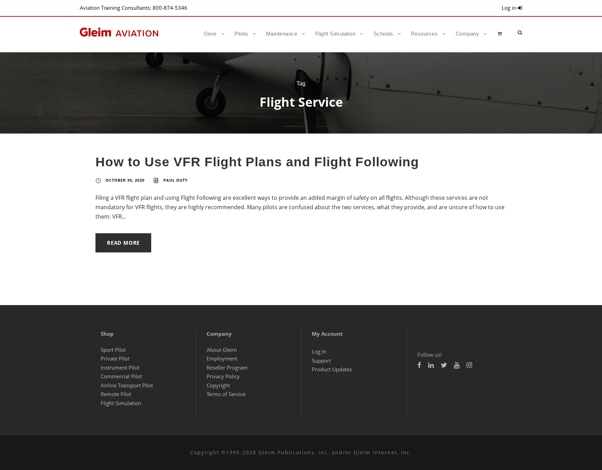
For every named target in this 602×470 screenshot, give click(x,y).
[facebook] (419, 365)
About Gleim (222, 349)
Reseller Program (227, 367)
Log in (510, 7)
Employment (222, 358)
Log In (319, 351)
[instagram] (469, 365)
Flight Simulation (335, 34)
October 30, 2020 (125, 180)
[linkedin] (431, 365)
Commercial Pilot (121, 376)
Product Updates (332, 369)
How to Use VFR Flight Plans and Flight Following (257, 162)
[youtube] (457, 365)
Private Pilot (115, 358)
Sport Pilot (113, 349)
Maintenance (282, 34)
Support (321, 360)
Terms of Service (226, 394)
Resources (424, 34)
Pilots (241, 34)
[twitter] (444, 365)
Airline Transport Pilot (127, 385)
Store (210, 34)
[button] (520, 32)
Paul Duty (175, 180)
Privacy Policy (223, 376)
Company (467, 34)
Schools (383, 34)
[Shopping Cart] (501, 39)
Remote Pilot (116, 394)
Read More (123, 242)
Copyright (218, 385)
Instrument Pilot (120, 367)
